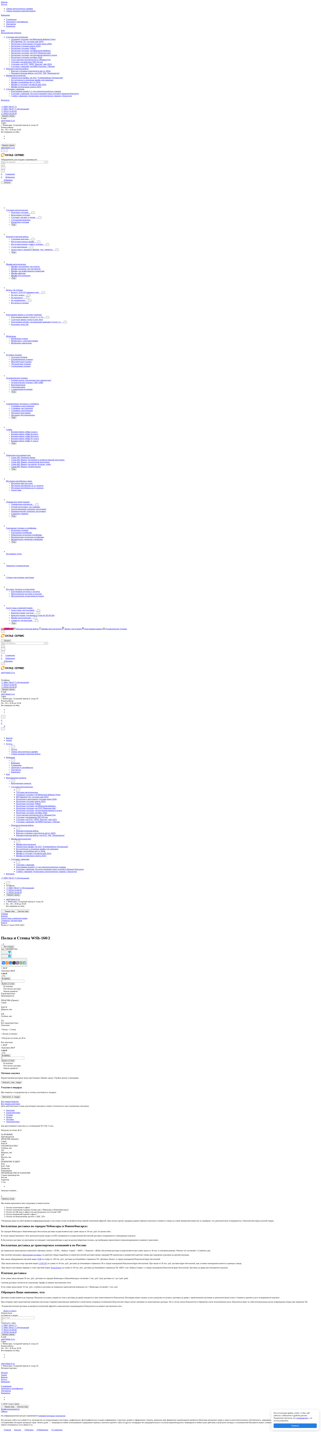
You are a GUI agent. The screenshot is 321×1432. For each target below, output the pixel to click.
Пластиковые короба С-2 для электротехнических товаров (36, 91)
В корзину (6, 978)
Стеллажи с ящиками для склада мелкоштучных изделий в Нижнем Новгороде (45, 94)
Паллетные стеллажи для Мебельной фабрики (31, 51)
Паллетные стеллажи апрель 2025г (26, 46)
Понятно (295, 1426)
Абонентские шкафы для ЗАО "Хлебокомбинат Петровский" (37, 78)
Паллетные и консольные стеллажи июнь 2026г (31, 44)
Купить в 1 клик (8, 984)
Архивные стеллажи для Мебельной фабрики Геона (33, 39)
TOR (39, 1259)
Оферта (4, 1411)
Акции (4, 1375)
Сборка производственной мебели (20, 11)
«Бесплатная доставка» (32, 1255)
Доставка (10, 1119)
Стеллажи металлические (17, 37)
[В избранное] (6, 952)
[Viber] (17, 962)
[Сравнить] (6, 956)
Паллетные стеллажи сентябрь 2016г (27, 57)
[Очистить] (46, 162)
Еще (13, 225)
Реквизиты (10, 26)
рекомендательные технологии (52, 1416)
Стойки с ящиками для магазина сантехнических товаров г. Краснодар (41, 96)
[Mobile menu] (3, 663)
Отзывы (9, 1115)
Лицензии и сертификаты (17, 22)
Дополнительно (13, 1122)
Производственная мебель (17, 69)
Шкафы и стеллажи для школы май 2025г (29, 84)
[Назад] (13, 746)
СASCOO (43, 1263)
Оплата (9, 1117)
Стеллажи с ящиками (15, 89)
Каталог (4, 1373)
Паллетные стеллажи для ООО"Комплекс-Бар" (31, 53)
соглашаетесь (302, 1418)
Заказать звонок (8, 116)
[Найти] (3, 167)
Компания (5, 1382)
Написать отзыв (8, 1199)
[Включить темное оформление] (4, 150)
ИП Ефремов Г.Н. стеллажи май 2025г (27, 41)
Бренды (4, 1377)
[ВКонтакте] (3, 962)
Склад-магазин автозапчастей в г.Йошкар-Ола (31, 60)
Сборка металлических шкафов (19, 9)
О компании (11, 19)
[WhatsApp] (21, 962)
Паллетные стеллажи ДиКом (23, 48)
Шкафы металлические (16, 75)
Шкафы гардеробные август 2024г (26, 82)
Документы (11, 24)
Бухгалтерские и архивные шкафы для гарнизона (32, 80)
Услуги (4, 1379)
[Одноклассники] (7, 962)
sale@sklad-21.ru (8, 121)
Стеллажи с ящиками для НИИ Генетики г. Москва (33, 66)
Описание (10, 1110)
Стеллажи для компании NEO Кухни (27, 62)
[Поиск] (3, 717)
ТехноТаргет (56, 1268)
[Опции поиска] (3, 164)
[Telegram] (24, 962)
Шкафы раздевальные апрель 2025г (26, 87)
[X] (14, 962)
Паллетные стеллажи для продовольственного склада (34, 55)
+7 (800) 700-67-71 (9, 107)
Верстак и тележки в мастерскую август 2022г (31, 71)
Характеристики (13, 1113)
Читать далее (42, 1422)
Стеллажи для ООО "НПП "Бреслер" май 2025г (31, 64)
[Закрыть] (3, 728)
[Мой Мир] (10, 962)
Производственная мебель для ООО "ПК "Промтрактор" (35, 73)
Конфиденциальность (10, 1409)
